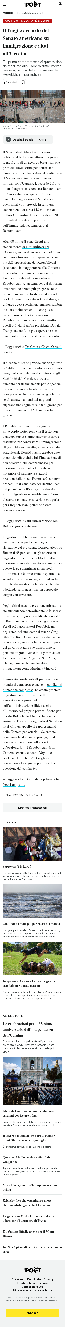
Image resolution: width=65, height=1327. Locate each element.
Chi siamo (17, 1279)
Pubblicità (34, 1279)
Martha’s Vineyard (43, 668)
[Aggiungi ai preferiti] (23, 82)
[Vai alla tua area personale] (60, 4)
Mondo (8, 13)
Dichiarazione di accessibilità (32, 1290)
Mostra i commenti (32, 807)
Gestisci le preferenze (32, 1283)
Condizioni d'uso (32, 1287)
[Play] (8, 139)
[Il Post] (32, 4)
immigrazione (22, 795)
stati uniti (40, 795)
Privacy (49, 1279)
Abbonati (32, 1313)
